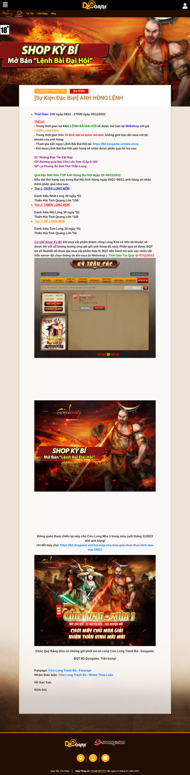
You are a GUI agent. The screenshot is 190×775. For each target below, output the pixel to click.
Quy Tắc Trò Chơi (60, 771)
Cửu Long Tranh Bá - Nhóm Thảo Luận (85, 674)
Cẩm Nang (42, 13)
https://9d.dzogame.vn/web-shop (116, 144)
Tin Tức (30, 13)
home (6, 13)
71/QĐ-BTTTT (98, 771)
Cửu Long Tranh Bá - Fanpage (69, 670)
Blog (53, 13)
